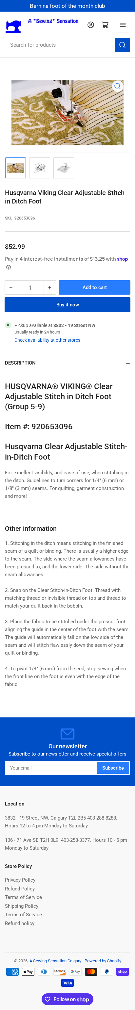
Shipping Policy (21, 906)
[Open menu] (123, 25)
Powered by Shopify (103, 960)
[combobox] (67, 45)
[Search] (122, 45)
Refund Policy (20, 889)
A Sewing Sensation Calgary (55, 960)
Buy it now (67, 305)
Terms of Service (23, 897)
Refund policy (19, 923)
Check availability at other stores (47, 340)
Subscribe (113, 768)
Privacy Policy (20, 880)
